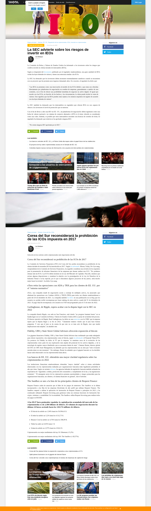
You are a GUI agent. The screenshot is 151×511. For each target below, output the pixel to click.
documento (47, 72)
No (33, 8)
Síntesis (40, 232)
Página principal (31, 42)
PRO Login (138, 2)
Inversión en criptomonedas (78, 42)
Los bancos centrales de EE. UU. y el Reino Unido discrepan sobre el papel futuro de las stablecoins (62, 141)
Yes (40, 8)
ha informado (75, 266)
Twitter (109, 52)
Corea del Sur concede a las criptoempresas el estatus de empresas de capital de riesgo (58, 458)
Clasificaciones (70, 2)
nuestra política (36, 509)
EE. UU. (45, 42)
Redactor (37, 58)
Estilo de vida (60, 2)
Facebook (110, 47)
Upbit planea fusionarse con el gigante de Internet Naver (47, 454)
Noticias (40, 42)
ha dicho (70, 298)
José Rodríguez (39, 56)
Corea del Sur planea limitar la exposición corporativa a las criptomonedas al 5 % (55, 451)
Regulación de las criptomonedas (57, 42)
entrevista (77, 319)
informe (52, 369)
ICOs (68, 42)
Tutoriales (51, 2)
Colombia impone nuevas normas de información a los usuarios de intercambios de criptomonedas (61, 148)
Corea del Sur (47, 232)
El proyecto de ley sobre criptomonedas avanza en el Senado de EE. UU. (53, 145)
